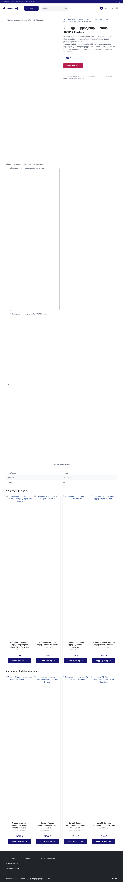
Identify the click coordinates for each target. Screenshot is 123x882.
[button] (118, 8)
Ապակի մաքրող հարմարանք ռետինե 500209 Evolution (19, 825)
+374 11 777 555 (108, 8)
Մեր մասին (19, 1)
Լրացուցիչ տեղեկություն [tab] (61, 464)
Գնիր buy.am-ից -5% (73, 66)
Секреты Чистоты (47, 647)
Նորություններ (8, 1)
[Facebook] (116, 1)
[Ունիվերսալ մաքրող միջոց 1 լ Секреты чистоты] (76, 567)
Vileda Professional (76, 78)
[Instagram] (119, 1)
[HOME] (64, 20)
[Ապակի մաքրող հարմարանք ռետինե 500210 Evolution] (76, 748)
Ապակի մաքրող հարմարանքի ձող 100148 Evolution (104, 825)
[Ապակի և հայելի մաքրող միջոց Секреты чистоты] (104, 567)
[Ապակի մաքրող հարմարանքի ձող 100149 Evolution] (47, 748)
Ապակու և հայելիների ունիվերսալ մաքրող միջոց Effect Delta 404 (19, 644)
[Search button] (66, 8)
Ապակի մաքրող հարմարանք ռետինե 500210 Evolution (75, 825)
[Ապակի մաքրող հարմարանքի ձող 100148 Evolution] (104, 748)
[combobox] (52, 8)
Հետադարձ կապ (30, 1)
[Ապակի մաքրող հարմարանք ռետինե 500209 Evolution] (19, 748)
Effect (19, 650)
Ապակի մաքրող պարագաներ (86, 76)
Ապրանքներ (30, 8)
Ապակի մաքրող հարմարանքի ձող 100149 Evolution (47, 825)
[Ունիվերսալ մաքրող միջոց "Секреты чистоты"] (47, 567)
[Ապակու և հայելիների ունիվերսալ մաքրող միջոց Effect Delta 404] (19, 567)
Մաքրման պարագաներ (106, 76)
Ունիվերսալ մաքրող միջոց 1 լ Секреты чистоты (75, 644)
